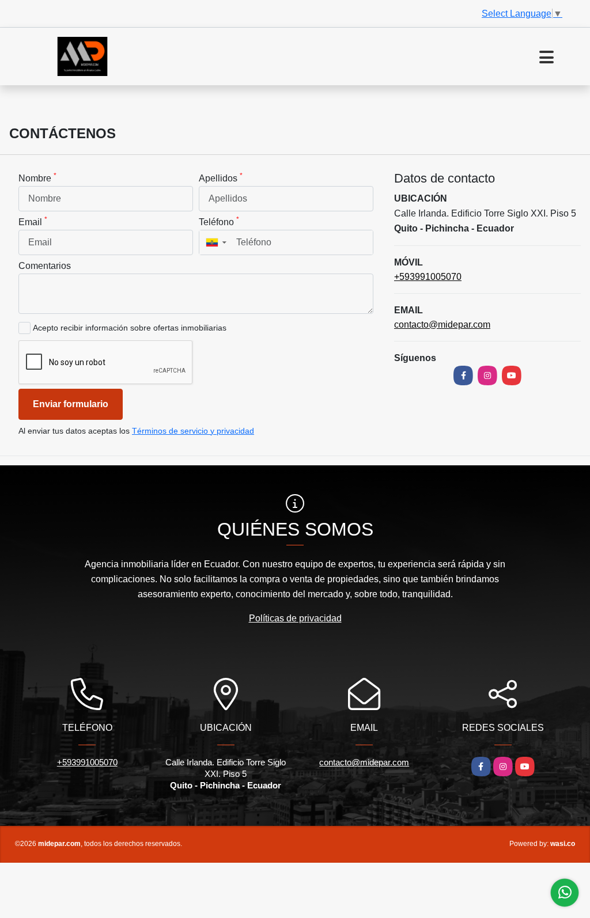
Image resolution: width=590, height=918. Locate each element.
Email (32, 221)
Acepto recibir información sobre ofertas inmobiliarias (129, 327)
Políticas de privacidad (295, 618)
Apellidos (221, 177)
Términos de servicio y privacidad (193, 430)
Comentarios (44, 266)
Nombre (37, 177)
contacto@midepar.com (442, 324)
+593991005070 (428, 277)
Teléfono (219, 221)
